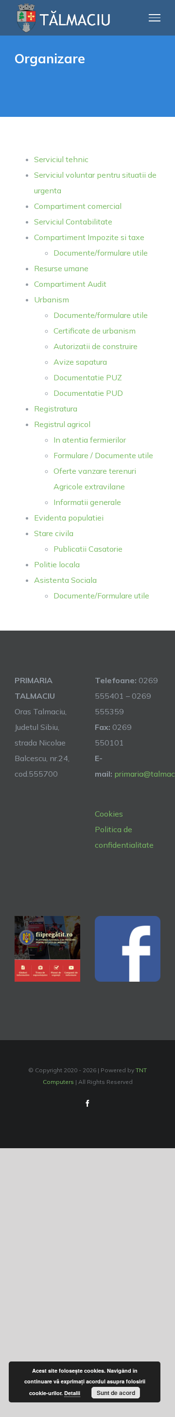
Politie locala (57, 564)
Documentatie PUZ (87, 377)
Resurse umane (61, 268)
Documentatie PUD (88, 393)
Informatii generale (87, 502)
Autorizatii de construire (95, 346)
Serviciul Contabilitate (73, 221)
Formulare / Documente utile (103, 455)
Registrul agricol (62, 424)
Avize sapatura (80, 362)
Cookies (109, 814)
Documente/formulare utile (100, 253)
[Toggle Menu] (154, 17)
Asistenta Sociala (65, 580)
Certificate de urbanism (94, 331)
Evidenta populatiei (69, 517)
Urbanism (51, 299)
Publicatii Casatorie (87, 549)
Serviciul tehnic (61, 159)
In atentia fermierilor (89, 440)
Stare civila (53, 533)
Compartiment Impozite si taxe (89, 237)
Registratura (55, 408)
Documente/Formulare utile (101, 595)
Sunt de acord (116, 1392)
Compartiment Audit (70, 284)
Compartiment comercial (78, 206)
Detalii (72, 1393)
